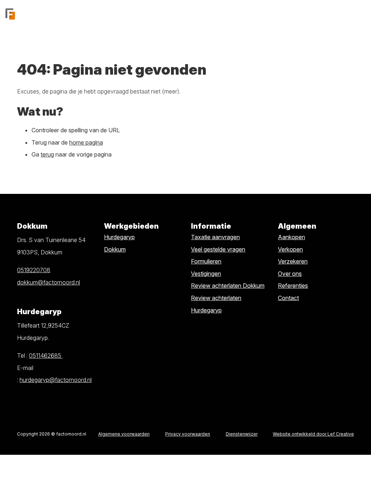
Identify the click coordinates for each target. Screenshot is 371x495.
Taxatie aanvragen (215, 237)
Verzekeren (293, 261)
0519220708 (33, 270)
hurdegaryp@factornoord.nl (56, 379)
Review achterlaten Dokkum (227, 285)
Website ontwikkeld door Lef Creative (313, 434)
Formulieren (206, 261)
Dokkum (115, 249)
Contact (288, 297)
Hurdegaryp (119, 237)
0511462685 (46, 355)
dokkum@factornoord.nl (48, 282)
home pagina (86, 142)
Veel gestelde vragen (218, 249)
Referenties (293, 285)
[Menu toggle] (360, 13)
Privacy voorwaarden (187, 434)
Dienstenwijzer (242, 434)
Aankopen (291, 237)
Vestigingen (206, 273)
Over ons (290, 273)
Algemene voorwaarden (124, 434)
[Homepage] (48, 14)
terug (47, 154)
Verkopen (290, 249)
